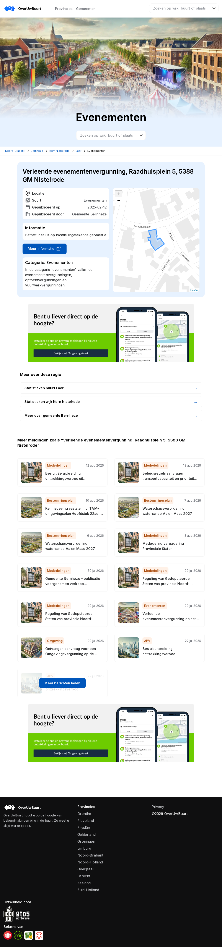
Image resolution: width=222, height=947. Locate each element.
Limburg (84, 848)
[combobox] (184, 8)
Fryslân (83, 827)
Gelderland (86, 834)
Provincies (64, 8)
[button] (118, 194)
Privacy (158, 807)
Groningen (86, 841)
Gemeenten (86, 8)
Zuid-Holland (88, 890)
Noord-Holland (90, 862)
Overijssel (85, 869)
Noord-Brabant (90, 855)
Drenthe (84, 813)
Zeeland (84, 883)
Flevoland (85, 820)
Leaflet (194, 290)
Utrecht (83, 876)
